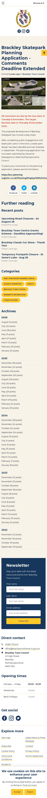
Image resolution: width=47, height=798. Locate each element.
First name (11, 584)
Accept (17, 792)
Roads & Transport (13, 284)
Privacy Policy (32, 751)
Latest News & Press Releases (35, 739)
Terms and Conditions (6, 758)
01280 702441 (11, 644)
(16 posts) (10, 408)
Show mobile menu (3, 3)
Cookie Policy (8, 751)
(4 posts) (7, 440)
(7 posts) (10, 461)
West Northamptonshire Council (19, 278)
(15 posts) (8, 387)
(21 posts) (11, 534)
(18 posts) (8, 330)
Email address (13, 608)
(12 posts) (8, 453)
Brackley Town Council (33, 74)
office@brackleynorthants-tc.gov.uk (22, 648)
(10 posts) (10, 346)
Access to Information (7, 766)
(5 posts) (9, 322)
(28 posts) (11, 420)
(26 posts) (10, 371)
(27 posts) (8, 338)
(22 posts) (8, 326)
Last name (11, 596)
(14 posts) (10, 404)
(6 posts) (7, 498)
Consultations (11, 300)
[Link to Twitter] (28, 31)
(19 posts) (9, 400)
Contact (29, 746)
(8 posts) (9, 465)
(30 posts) (12, 375)
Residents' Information (14, 295)
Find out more (30, 785)
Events (30, 284)
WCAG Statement (34, 756)
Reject (30, 792)
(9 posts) (7, 506)
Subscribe (23, 621)
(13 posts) (11, 481)
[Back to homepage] (23, 17)
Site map (5, 738)
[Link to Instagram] (23, 31)
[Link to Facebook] (19, 31)
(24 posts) (11, 367)
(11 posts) (8, 334)
